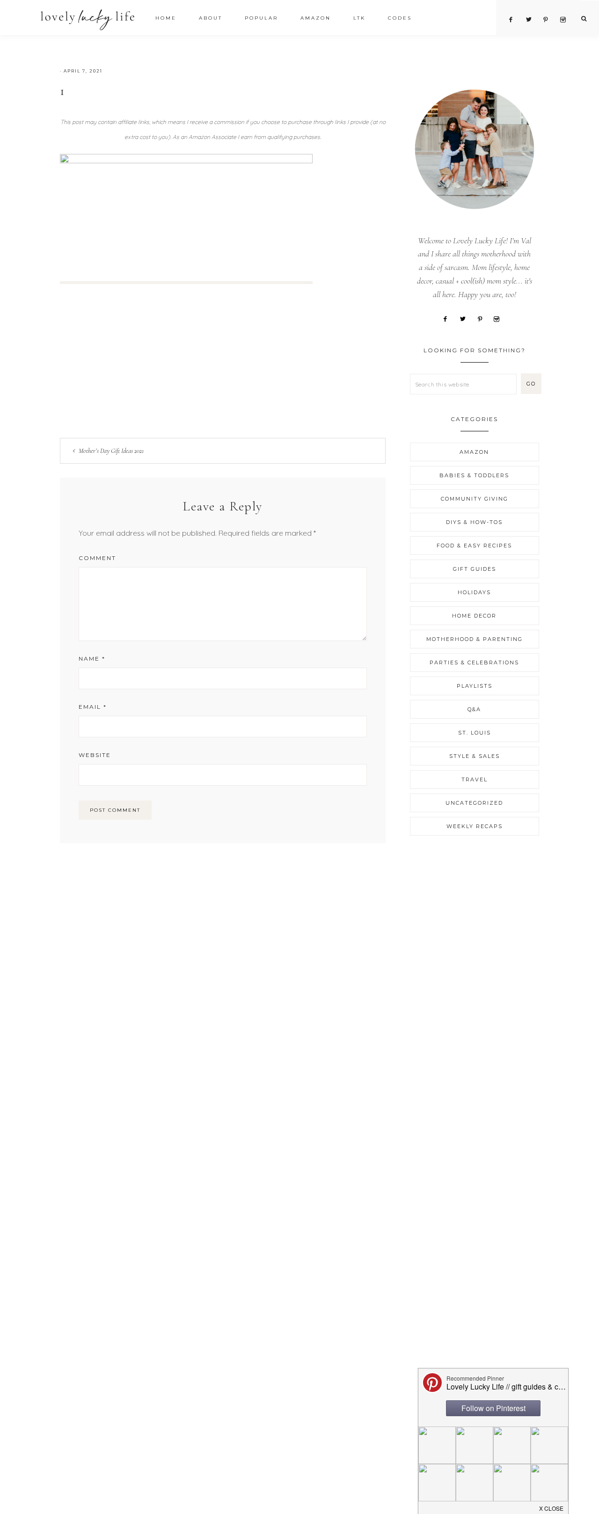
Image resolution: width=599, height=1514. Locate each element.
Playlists (474, 686)
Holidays (474, 592)
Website (95, 754)
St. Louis (474, 732)
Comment (97, 557)
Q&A (474, 709)
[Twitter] (466, 318)
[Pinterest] (483, 318)
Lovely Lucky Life (87, 19)
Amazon (474, 452)
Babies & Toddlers (474, 475)
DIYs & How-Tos (474, 522)
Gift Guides (474, 569)
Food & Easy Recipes (474, 545)
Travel (474, 779)
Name (92, 658)
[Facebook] (449, 318)
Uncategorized (474, 803)
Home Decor (474, 615)
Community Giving (474, 498)
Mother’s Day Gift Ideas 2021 (111, 451)
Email (93, 706)
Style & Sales (474, 756)
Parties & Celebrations (474, 662)
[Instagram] (500, 318)
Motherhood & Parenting (474, 639)
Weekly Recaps (474, 826)
